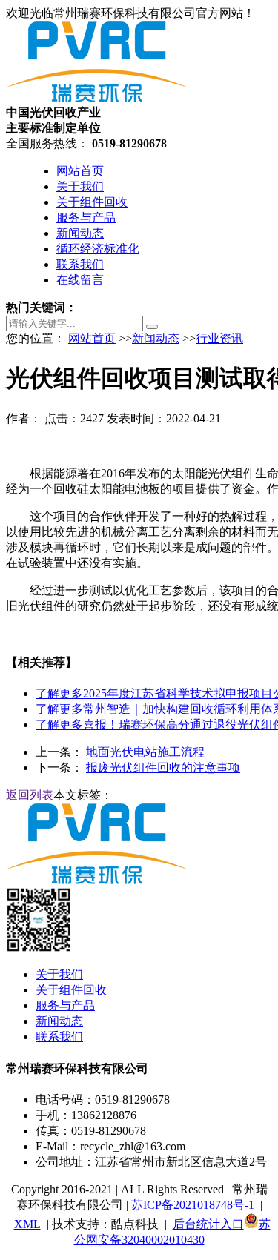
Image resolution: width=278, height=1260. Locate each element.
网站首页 (80, 171)
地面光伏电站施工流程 (145, 752)
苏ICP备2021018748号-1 (192, 1204)
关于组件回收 (92, 202)
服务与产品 (86, 217)
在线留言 (80, 279)
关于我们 (80, 186)
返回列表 (29, 795)
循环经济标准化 (97, 248)
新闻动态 (80, 233)
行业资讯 (219, 338)
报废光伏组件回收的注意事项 (163, 767)
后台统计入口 (208, 1224)
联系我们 (80, 264)
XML (27, 1224)
